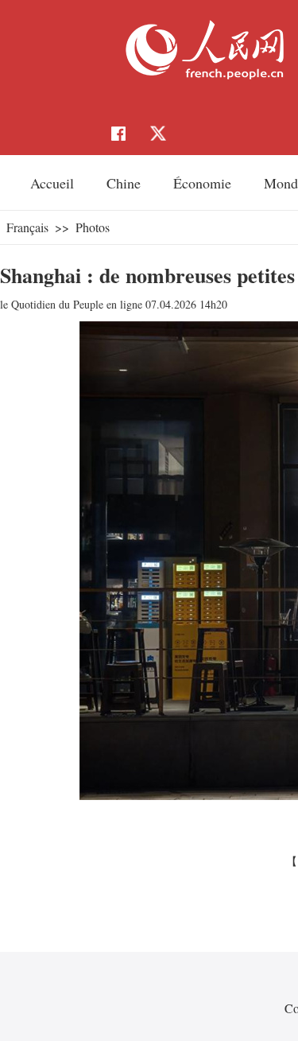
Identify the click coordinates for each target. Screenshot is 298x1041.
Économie (202, 182)
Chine (123, 182)
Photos (92, 227)
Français (27, 227)
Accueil (52, 182)
